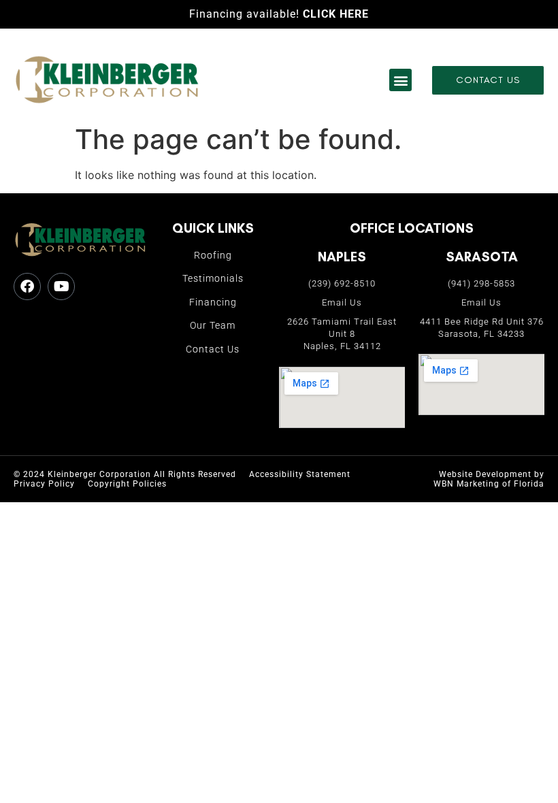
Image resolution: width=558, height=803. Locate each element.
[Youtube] (61, 286)
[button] (400, 80)
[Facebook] (27, 286)
